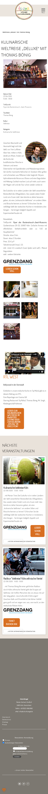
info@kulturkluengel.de (26, 712)
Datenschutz (6, 720)
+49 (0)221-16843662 (26, 708)
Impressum (6, 717)
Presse (4, 725)
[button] (43, 11)
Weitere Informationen (15, 541)
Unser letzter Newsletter (25, 770)
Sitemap (5, 722)
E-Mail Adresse (24, 746)
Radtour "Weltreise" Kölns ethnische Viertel (22, 578)
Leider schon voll (12, 270)
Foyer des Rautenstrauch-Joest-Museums (30, 222)
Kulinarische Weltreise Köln (15, 487)
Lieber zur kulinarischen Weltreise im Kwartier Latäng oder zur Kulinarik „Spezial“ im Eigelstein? (14, 418)
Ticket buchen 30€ (11, 622)
